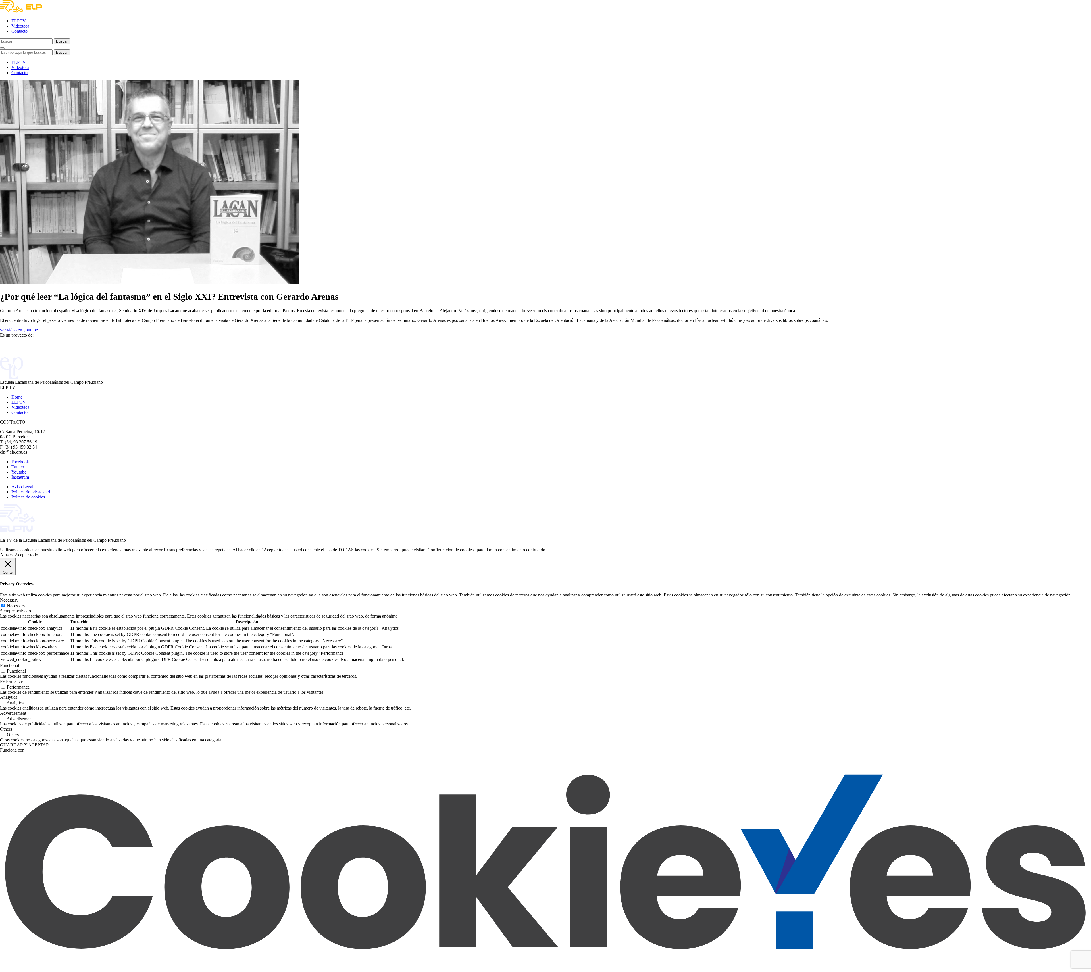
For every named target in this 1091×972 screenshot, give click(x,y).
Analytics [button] (8, 697)
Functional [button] (9, 665)
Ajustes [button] (6, 554)
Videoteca (20, 26)
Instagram (20, 477)
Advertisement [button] (13, 713)
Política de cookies (28, 497)
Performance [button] (11, 681)
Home (16, 397)
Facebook (20, 461)
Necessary (16, 605)
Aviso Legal (22, 486)
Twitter (17, 466)
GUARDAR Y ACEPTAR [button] (24, 744)
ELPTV (18, 20)
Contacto (19, 31)
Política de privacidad (30, 491)
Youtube (18, 472)
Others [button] (6, 729)
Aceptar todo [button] (26, 554)
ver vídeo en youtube (19, 330)
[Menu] (2, 48)
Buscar (62, 41)
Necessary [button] (9, 600)
